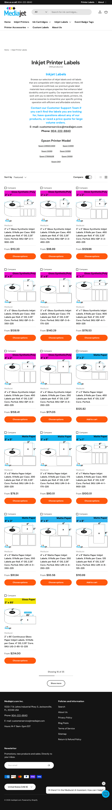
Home (7, 22)
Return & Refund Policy (69, 739)
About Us (57, 27)
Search (61, 706)
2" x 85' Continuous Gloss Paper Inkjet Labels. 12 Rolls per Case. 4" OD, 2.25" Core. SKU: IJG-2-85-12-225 (19, 641)
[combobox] (62, 12)
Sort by (8, 177)
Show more (56, 683)
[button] (106, 12)
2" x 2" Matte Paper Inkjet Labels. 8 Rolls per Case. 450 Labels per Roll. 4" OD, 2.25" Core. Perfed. (91, 397)
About (101, 2)
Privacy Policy (65, 717)
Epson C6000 (47, 151)
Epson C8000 (67, 156)
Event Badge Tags (84, 22)
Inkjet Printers (21, 22)
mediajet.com (16, 800)
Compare (78, 177)
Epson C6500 (65, 151)
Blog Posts (63, 723)
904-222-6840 (61, 131)
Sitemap (62, 733)
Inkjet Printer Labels (19, 50)
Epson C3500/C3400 (47, 146)
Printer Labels (87, 2)
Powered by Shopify (30, 800)
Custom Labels (41, 27)
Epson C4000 (68, 146)
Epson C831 (56, 162)
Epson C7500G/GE (47, 156)
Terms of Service (66, 728)
